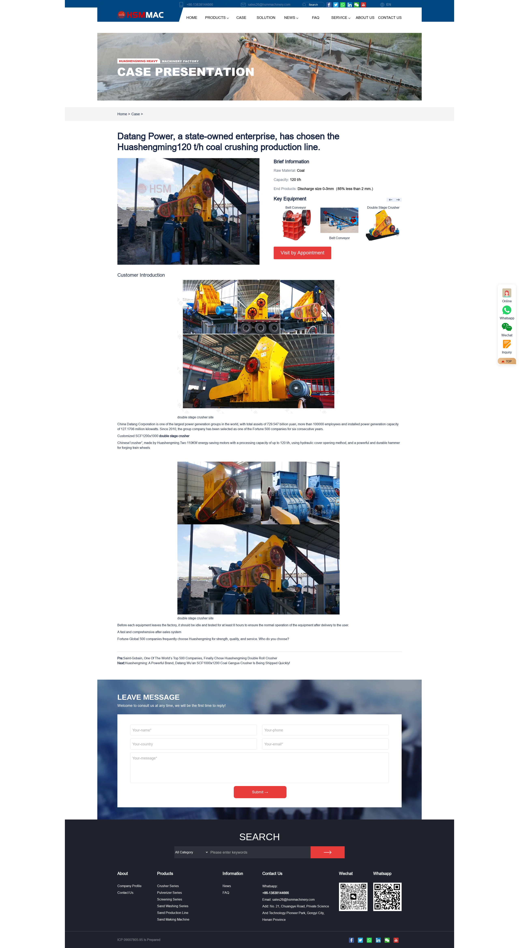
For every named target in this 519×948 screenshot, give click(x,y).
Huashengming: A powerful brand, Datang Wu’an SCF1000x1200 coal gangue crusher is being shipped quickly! (207, 663)
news (289, 17)
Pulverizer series (169, 892)
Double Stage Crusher (339, 207)
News (227, 886)
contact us (390, 17)
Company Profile (129, 886)
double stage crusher (174, 436)
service (339, 17)
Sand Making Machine (173, 919)
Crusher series (168, 886)
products (215, 17)
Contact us (125, 892)
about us (365, 17)
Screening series (169, 899)
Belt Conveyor (295, 238)
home (191, 17)
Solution (266, 17)
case (241, 17)
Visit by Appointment (302, 253)
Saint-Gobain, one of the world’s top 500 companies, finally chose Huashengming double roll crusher (200, 658)
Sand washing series (172, 906)
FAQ (315, 17)
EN (388, 4)
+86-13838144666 (200, 4)
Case (135, 114)
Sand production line (172, 913)
